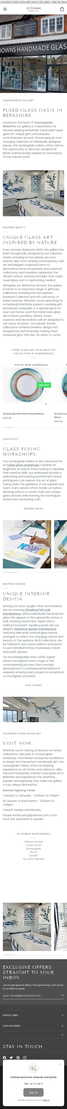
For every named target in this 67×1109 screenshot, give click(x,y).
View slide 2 (60, 87)
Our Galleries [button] (12, 1025)
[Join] (61, 995)
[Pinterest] (18, 1057)
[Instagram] (24, 1057)
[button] (33, 1035)
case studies (33, 685)
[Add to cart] (46, 404)
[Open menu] (8, 9)
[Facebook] (4, 1057)
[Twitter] (11, 1057)
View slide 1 (58, 87)
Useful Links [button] (10, 1015)
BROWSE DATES (33, 508)
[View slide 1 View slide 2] (33, 53)
